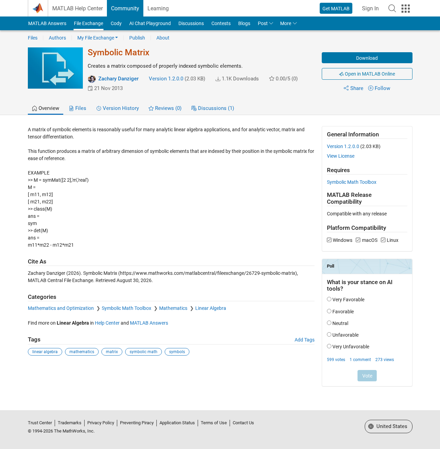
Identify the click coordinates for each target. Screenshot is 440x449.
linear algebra (45, 351)
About (162, 37)
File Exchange (88, 23)
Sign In (370, 8)
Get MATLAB (336, 8)
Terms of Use (214, 422)
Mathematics (173, 308)
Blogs (244, 23)
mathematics (81, 351)
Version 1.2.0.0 (166, 79)
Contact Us (243, 422)
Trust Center (40, 422)
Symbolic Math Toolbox (127, 308)
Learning (158, 8)
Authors (57, 37)
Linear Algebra (210, 308)
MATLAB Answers (47, 23)
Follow (382, 88)
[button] (392, 8)
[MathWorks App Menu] (406, 8)
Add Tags (305, 340)
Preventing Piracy (137, 422)
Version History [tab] (120, 108)
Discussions (191, 23)
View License (340, 156)
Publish (137, 37)
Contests (221, 23)
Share (356, 88)
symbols (177, 351)
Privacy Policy (100, 422)
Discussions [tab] (215, 108)
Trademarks (69, 422)
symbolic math (143, 351)
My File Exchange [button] (95, 37)
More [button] (285, 23)
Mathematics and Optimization (61, 308)
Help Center (107, 323)
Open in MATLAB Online (369, 74)
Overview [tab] (48, 108)
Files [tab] (80, 108)
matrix (112, 351)
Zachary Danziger (118, 79)
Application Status (177, 422)
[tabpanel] (220, 260)
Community (125, 8)
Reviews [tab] (168, 108)
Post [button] (263, 23)
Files (32, 37)
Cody (116, 23)
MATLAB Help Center (77, 8)
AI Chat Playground (150, 23)
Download (367, 58)
